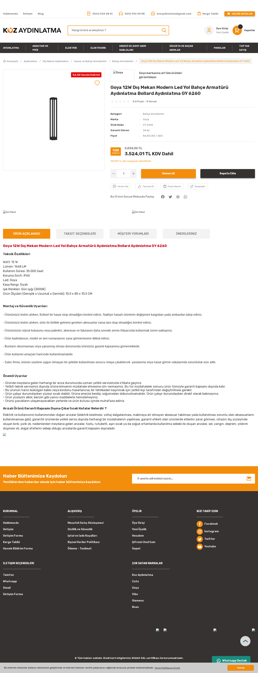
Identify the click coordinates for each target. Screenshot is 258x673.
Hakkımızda (11, 523)
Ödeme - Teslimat (80, 548)
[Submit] (249, 479)
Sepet (136, 548)
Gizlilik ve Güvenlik (80, 529)
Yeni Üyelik (139, 529)
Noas (135, 607)
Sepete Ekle (227, 173)
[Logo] (32, 30)
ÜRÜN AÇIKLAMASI (26, 233)
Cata (135, 581)
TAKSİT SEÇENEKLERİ (80, 233)
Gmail (7, 587)
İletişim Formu (13, 535)
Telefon (8, 575)
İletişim (8, 529)
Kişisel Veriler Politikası (84, 542)
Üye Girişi (138, 523)
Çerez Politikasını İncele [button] (167, 668)
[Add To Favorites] (97, 82)
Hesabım (138, 535)
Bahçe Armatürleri (153, 113)
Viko (135, 594)
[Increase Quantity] (133, 173)
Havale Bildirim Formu (18, 548)
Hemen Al (168, 173)
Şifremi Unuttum (143, 542)
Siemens (138, 600)
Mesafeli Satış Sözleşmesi (86, 523)
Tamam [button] (241, 668)
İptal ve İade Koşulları (82, 535)
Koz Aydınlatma (142, 575)
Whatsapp (10, 581)
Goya (146, 119)
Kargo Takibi (11, 542)
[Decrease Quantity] (113, 173)
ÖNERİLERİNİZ (186, 233)
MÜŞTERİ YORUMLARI (133, 233)
